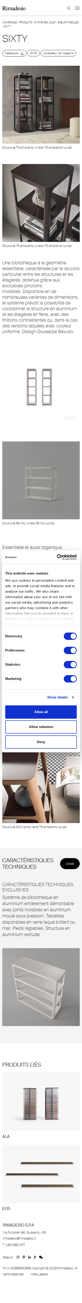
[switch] (70, 650)
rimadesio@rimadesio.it (19, 1238)
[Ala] (41, 1106)
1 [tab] (65, 418)
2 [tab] (69, 418)
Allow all (41, 712)
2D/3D (33, 53)
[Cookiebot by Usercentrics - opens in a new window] (58, 557)
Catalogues (12, 53)
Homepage (9, 22)
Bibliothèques (68, 22)
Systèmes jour (45, 22)
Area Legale (39, 1274)
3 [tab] (73, 418)
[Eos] (41, 1178)
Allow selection (41, 727)
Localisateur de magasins (58, 53)
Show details (57, 697)
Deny (41, 742)
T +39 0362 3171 (14, 1245)
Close (70, 864)
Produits (25, 22)
